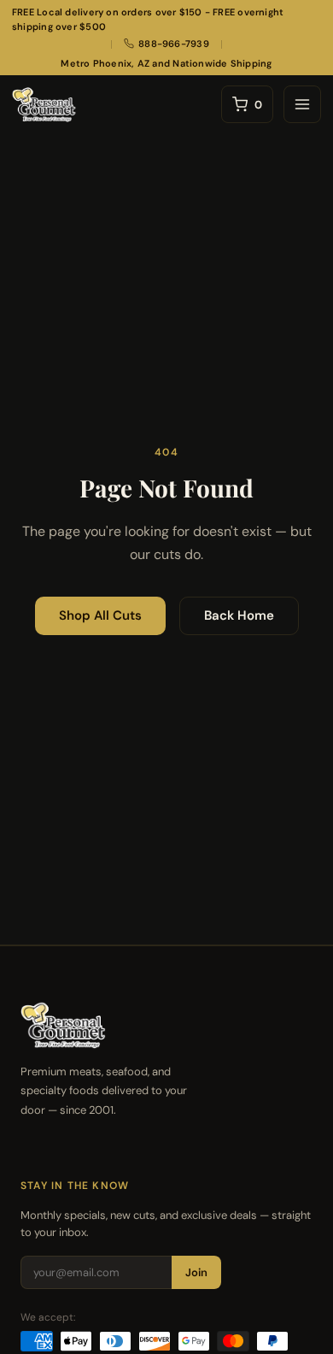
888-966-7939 (173, 44)
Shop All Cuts (100, 615)
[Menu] (302, 104)
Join (196, 1272)
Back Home (239, 615)
